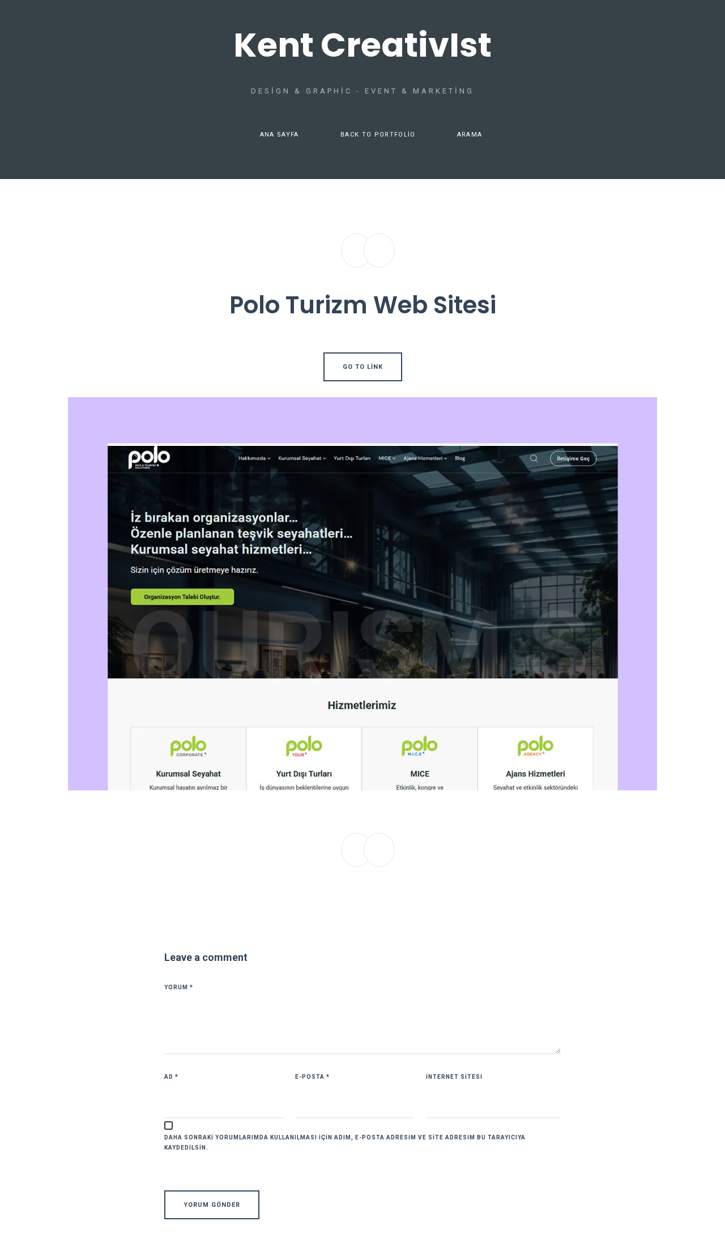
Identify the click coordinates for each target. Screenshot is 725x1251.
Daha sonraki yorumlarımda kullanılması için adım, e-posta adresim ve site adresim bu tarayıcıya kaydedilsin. (345, 1142)
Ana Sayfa (279, 134)
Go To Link (363, 367)
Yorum (178, 987)
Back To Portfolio (377, 134)
